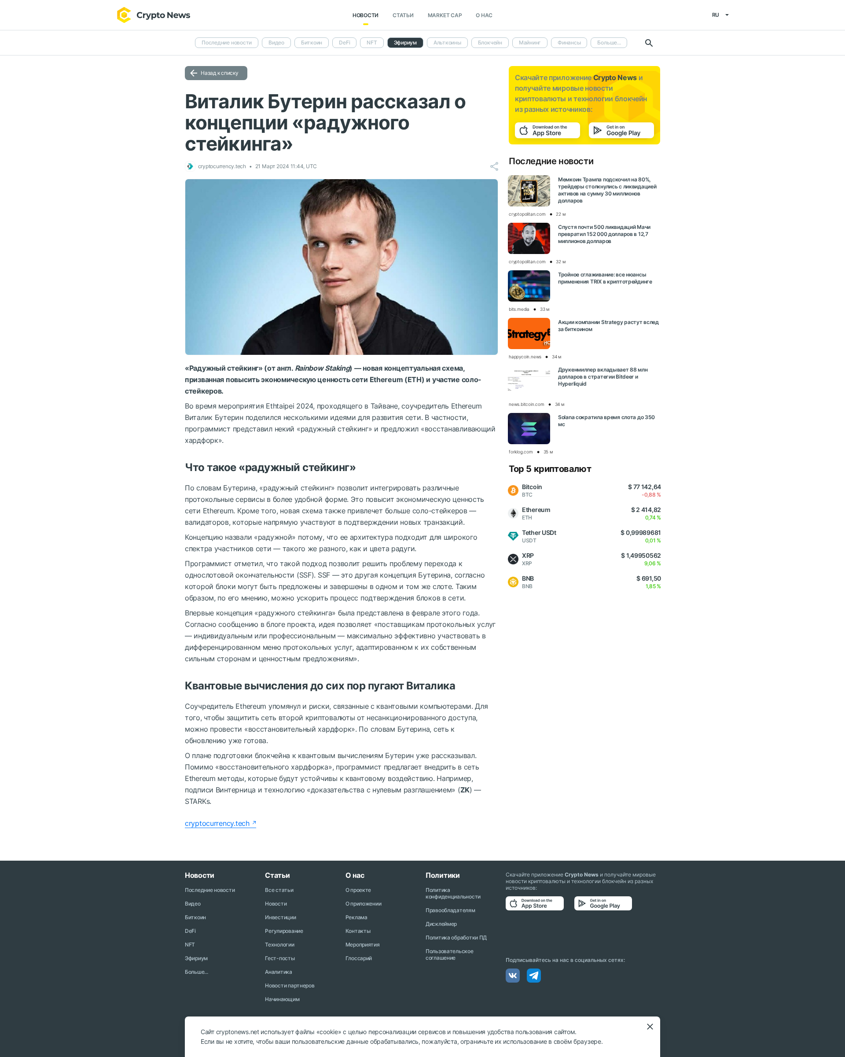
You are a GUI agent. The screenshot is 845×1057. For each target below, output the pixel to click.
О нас (484, 15)
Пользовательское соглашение (450, 954)
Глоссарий (358, 958)
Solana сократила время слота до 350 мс (606, 420)
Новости (365, 15)
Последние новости (227, 42)
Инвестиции (280, 917)
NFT (372, 42)
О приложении (363, 903)
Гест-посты (279, 958)
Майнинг (530, 42)
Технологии (279, 944)
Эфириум (196, 958)
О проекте (358, 890)
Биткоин (311, 42)
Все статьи (279, 890)
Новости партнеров (289, 985)
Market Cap (445, 15)
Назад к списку (220, 73)
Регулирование (284, 931)
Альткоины (447, 42)
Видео (276, 42)
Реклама (356, 917)
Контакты (358, 931)
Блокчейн (490, 42)
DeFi (344, 42)
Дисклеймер (441, 924)
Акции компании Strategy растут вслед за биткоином (608, 325)
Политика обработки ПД (456, 937)
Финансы (569, 42)
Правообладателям (450, 910)
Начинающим (282, 999)
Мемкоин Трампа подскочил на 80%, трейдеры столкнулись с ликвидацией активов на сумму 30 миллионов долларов (607, 190)
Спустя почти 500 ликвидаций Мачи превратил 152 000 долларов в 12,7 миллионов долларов (604, 234)
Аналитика (278, 972)
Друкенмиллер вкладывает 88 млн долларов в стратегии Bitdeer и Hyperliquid (603, 376)
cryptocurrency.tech (217, 823)
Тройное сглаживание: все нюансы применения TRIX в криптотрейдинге (605, 278)
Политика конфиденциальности (453, 893)
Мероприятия (362, 944)
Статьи (403, 15)
